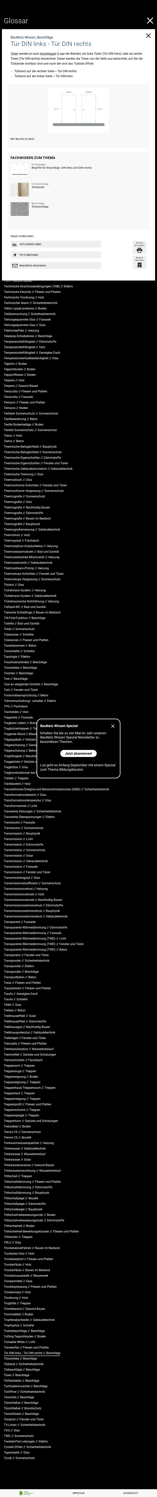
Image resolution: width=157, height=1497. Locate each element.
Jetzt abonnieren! (78, 753)
